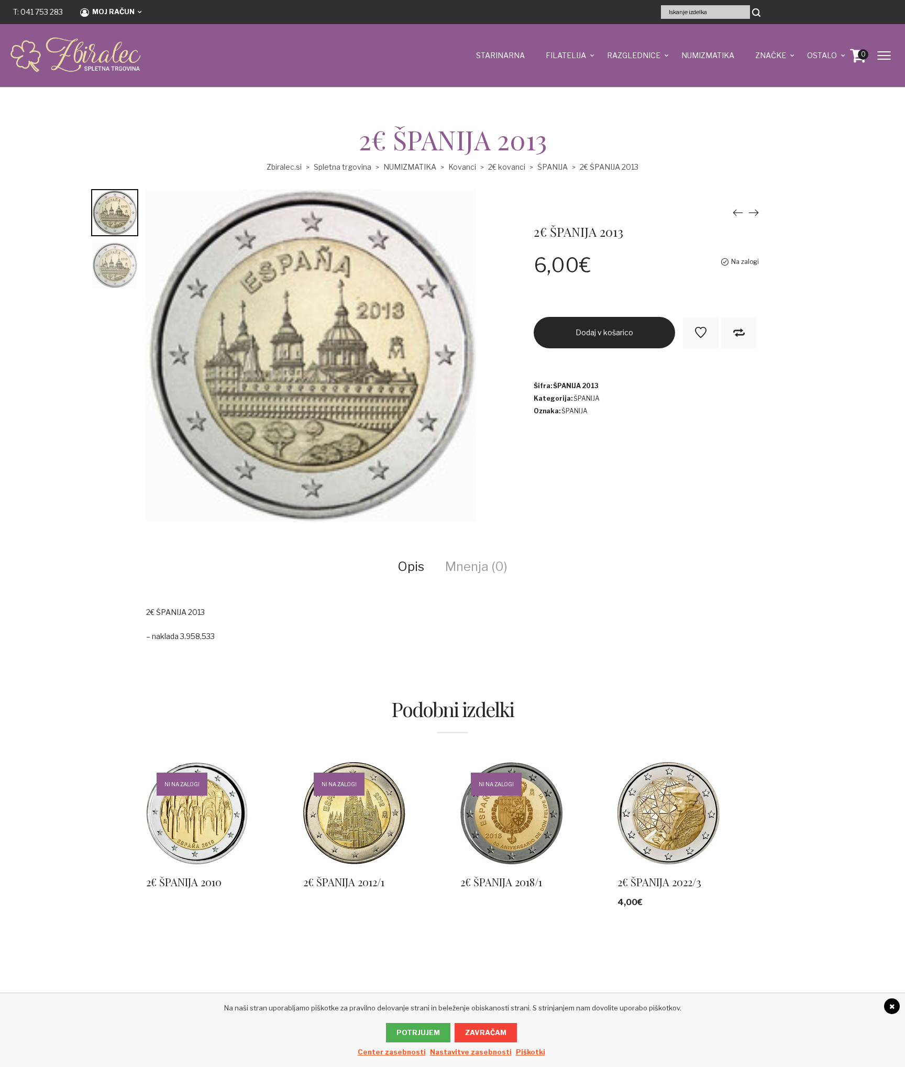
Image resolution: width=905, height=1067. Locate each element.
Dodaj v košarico (604, 332)
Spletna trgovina (342, 166)
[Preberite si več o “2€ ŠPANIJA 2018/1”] (601, 829)
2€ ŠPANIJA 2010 (184, 882)
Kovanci (462, 166)
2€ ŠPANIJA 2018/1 (501, 882)
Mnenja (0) (476, 566)
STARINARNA (500, 55)
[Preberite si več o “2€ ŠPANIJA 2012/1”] (444, 829)
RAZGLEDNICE (633, 55)
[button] (758, 829)
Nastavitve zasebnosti (471, 1052)
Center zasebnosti (392, 1052)
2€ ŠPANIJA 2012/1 (343, 882)
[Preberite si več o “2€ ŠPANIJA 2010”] (287, 829)
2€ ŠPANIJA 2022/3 (659, 882)
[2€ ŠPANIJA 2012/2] (738, 212)
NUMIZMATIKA (707, 55)
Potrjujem (418, 1032)
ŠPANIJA (552, 166)
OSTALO (822, 55)
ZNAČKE (770, 55)
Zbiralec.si (284, 166)
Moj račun (113, 11)
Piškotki (530, 1052)
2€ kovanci (506, 166)
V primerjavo (739, 332)
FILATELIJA (566, 55)
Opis (411, 566)
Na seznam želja (701, 332)
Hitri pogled (199, 829)
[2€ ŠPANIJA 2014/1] (753, 212)
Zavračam (485, 1032)
